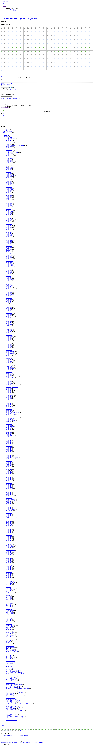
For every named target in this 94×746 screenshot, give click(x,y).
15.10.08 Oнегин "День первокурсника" (14, 695)
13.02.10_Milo (9, 559)
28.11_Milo (8, 595)
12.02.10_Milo (9, 560)
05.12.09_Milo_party (10, 588)
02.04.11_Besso (9, 308)
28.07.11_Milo (9, 205)
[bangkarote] (12, 729)
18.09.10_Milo (9, 459)
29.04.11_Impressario (10, 279)
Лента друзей (3, 722)
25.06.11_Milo (9, 235)
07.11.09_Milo (9, 602)
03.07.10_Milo (9, 487)
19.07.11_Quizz (9, 206)
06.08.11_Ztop (9, 196)
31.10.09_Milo (9, 605)
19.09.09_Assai (9, 631)
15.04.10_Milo (9, 530)
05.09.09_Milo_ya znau (10, 636)
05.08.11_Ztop (9, 197)
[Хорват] (18, 730)
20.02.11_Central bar (10, 353)
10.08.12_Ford (9, 144)
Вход (4, 4)
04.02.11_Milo (9, 375)
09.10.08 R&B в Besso (10, 702)
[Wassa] (82, 729)
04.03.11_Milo (9, 342)
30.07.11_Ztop (9, 200)
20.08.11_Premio (9, 189)
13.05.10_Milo (9, 515)
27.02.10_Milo (9, 552)
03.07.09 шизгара (9, 649)
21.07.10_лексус (9, 480)
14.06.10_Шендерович (10, 500)
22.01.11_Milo (9, 388)
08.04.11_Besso (9, 301)
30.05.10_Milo (9, 507)
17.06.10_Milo (9, 498)
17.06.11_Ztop (9, 246)
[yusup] (88, 729)
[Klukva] (45, 729)
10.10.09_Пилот (9, 618)
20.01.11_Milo (9, 391)
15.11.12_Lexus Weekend (11, 138)
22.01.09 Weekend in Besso (11, 676)
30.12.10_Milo (9, 403)
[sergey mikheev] (67, 729)
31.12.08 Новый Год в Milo (11, 679)
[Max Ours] (48, 729)
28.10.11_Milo (9, 163)
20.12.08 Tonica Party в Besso (12, 681)
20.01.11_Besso (9, 390)
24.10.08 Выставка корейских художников (15, 692)
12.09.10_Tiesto (9, 463)
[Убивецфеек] (16, 730)
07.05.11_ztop (8, 276)
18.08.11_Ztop (9, 191)
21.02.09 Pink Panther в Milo (12, 671)
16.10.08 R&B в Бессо (10, 696)
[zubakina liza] (91, 729)
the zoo (7, 303)
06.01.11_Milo (9, 398)
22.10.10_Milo (9, 442)
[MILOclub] (50, 729)
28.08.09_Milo (9, 640)
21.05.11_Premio (9, 261)
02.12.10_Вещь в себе (10, 420)
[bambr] (9, 729)
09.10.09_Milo (9, 620)
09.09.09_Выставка (10, 634)
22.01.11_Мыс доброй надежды (12, 384)
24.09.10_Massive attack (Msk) (12, 457)
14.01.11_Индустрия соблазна (12, 394)
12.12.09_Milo (9, 584)
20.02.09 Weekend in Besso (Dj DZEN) (14, 672)
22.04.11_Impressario (10, 288)
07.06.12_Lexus (9, 147)
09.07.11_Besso (9, 218)
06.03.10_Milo (9, 547)
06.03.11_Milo (9, 338)
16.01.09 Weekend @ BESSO (12, 678)
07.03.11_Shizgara (9, 336)
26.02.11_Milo (9, 347)
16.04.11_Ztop (9, 292)
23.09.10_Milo (9, 456)
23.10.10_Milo (9, 440)
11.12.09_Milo (9, 585)
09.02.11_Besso (9, 365)
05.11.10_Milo (9, 432)
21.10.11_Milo (9, 169)
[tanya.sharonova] (73, 729)
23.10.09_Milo (9, 611)
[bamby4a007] (10, 729)
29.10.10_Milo (9, 437)
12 (6, 166)
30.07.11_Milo (9, 202)
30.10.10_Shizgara (9, 435)
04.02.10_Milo (9, 566)
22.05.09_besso (9, 656)
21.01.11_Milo (9, 389)
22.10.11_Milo (9, 168)
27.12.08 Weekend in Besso (11, 680)
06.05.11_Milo (9, 273)
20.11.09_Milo (9, 598)
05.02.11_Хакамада (10, 373)
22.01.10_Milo (9, 570)
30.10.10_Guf (8, 436)
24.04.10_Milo (9, 522)
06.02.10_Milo (9, 562)
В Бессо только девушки (11, 668)
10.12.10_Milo (9, 416)
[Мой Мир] (14, 87)
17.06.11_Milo (9, 242)
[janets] (36, 729)
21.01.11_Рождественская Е (12, 387)
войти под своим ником (6, 98)
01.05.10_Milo (9, 520)
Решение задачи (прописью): (7, 104)
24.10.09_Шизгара (10, 610)
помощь (7, 100)
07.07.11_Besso (9, 225)
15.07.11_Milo (9, 214)
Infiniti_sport (5, 130)
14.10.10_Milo (9, 447)
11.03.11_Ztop (9, 325)
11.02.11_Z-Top (9, 363)
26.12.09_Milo (9, 577)
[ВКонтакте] (10, 87)
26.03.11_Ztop (9, 310)
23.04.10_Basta (9, 524)
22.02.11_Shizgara (9, 352)
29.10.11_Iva (8, 159)
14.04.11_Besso (9, 298)
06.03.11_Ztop (9, 337)
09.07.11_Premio (9, 217)
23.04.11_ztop (8, 284)
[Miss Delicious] (51, 729)
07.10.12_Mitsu (9, 140)
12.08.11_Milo (9, 195)
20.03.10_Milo (9, 538)
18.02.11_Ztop (9, 357)
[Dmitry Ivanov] (24, 729)
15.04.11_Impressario (10, 294)
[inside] (35, 729)
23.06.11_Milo (9, 239)
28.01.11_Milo (9, 381)
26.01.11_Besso (9, 383)
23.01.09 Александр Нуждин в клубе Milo (19, 18)
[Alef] (2, 729)
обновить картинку (5, 107)
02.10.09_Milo (9, 624)
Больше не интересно (5, 84)
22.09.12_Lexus (9, 142)
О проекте (15, 739)
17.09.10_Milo (9, 461)
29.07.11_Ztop (9, 203)
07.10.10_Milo (9, 449)
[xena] (84, 729)
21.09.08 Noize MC (10, 713)
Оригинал (3, 76)
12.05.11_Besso (9, 269)
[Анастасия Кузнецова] (2, 730)
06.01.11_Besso (9, 399)
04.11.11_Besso (9, 157)
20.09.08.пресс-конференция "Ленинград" (15, 716)
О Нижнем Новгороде (29, 739)
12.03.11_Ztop (9, 324)
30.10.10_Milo (9, 434)
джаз (7, 614)
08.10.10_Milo (9, 448)
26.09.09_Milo (9, 627)
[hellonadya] (30, 729)
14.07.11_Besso (9, 216)
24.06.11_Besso (9, 236)
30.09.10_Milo (9, 453)
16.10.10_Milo (9, 444)
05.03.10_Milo (9, 548)
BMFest (7, 198)
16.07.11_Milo (9, 212)
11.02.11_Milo (9, 366)
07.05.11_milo (9, 271)
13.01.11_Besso (9, 396)
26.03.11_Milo (9, 311)
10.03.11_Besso (9, 331)
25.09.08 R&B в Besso (10, 711)
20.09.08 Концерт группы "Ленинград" (14, 717)
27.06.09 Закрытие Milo (11, 650)
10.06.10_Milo (9, 503)
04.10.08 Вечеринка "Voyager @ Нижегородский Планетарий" (19, 703)
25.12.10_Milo (9, 404)
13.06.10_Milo (9, 501)
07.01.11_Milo (9, 397)
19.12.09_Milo (9, 580)
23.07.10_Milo (9, 481)
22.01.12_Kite (9, 153)
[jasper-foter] (38, 729)
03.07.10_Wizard (9, 488)
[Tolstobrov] (75, 729)
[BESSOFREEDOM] (13, 729)
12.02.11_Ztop (9, 361)
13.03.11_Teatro (9, 323)
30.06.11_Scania (9, 232)
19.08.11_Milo (9, 181)
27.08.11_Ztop (9, 182)
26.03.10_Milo (9, 537)
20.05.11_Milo (9, 263)
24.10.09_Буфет (9, 609)
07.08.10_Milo (9, 474)
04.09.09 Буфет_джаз (10, 639)
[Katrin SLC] (44, 729)
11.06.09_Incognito (10, 654)
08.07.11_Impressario (10, 219)
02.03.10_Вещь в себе (10, 550)
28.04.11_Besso (9, 280)
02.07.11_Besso (9, 229)
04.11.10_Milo (9, 433)
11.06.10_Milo (9, 502)
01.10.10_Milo (9, 451)
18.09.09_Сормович (10, 632)
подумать (26, 735)
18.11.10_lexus (9, 427)
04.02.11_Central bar (10, 370)
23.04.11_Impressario (10, 285)
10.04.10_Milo (9, 531)
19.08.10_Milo (9, 472)
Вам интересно (9, 83)
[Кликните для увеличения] (1, 15)
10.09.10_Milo (9, 465)
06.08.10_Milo (9, 476)
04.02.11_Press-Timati (10, 377)
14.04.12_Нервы (9, 151)
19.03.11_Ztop (9, 317)
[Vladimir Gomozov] (81, 729)
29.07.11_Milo (9, 204)
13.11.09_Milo (9, 600)
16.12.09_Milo (9, 583)
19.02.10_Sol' (8, 557)
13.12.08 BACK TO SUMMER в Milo (14, 684)
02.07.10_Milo (9, 491)
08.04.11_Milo (9, 302)
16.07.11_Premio (9, 211)
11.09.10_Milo (9, 464)
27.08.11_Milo (9, 183)
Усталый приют (9, 643)
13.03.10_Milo (9, 542)
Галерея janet (6, 136)
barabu (7, 594)
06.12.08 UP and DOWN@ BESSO (13, 686)
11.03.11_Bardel (9, 329)
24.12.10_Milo (9, 406)
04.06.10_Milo (9, 505)
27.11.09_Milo (9, 596)
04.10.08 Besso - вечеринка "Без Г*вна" (14, 705)
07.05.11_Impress (9, 272)
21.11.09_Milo (9, 597)
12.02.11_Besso (9, 359)
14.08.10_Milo (9, 473)
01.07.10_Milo (9, 492)
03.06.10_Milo (9, 506)
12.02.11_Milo (9, 362)
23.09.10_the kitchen (10, 458)
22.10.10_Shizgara (9, 441)
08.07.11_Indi (8, 221)
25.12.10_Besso (9, 405)
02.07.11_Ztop (9, 227)
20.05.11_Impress (9, 264)
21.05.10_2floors (9, 511)
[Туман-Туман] (15, 730)
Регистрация (6, 3)
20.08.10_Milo (9, 471)
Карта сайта (20, 739)
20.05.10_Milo (9, 513)
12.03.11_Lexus (9, 326)
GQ (1, 735)
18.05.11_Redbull (9, 265)
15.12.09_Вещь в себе (10, 582)
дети (14, 735)
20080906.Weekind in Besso (11, 720)
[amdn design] (7, 729)
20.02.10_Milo (9, 555)
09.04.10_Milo (9, 532)
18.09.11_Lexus (9, 177)
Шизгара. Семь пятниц (11, 625)
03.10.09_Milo (9, 622)
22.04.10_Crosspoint (10, 526)
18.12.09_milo (9, 581)
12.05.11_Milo (9, 270)
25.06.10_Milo (9, 494)
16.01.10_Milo (9, 572)
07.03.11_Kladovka (10, 332)
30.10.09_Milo (9, 606)
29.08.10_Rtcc (9, 466)
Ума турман (8, 669)
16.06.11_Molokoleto (10, 243)
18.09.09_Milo (9, 633)
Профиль (5, 117)
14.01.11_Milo (9, 392)
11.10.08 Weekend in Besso (11, 699)
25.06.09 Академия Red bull (12, 651)
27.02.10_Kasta (9, 553)
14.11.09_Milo (9, 599)
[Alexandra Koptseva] (4, 729)
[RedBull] (62, 729)
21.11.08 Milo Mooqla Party (11, 687)
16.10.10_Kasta (9, 446)
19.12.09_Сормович (10, 579)
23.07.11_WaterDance (10, 207)
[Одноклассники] (12, 87)
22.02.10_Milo (9, 554)
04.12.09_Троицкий (10, 592)
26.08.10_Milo (9, 469)
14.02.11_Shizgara (9, 360)
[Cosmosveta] (18, 729)
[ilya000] (32, 729)
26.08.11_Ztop (9, 184)
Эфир (4, 115)
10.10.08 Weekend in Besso (11, 701)
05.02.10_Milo (9, 563)
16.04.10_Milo (9, 529)
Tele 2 (7, 644)
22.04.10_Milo (9, 525)
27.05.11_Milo (9, 256)
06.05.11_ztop (8, 277)
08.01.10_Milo (9, 575)
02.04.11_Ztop (9, 306)
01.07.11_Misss (9, 220)
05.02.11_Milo (9, 369)
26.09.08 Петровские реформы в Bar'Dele (15, 710)
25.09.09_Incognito (10, 628)
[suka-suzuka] (71, 729)
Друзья (3, 725)
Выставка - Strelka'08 (10, 698)
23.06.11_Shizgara (9, 237)
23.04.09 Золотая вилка (11, 659)
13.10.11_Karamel (9, 174)
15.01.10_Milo (9, 573)
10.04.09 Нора (9, 664)
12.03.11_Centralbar (10, 328)
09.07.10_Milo (9, 486)
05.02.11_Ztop (9, 372)
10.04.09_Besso (9, 663)
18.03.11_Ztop (9, 318)
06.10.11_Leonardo (10, 175)
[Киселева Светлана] (7, 730)
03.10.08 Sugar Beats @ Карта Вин (13, 707)
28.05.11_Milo (9, 249)
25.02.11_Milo (9, 348)
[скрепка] (10, 730)
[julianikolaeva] (41, 729)
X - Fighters (8, 715)
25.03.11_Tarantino (10, 316)
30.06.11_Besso (9, 233)
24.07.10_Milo (9, 479)
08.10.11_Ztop (9, 170)
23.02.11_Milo (9, 350)
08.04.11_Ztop (9, 300)
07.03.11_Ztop (9, 333)
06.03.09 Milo (8, 665)
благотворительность (7, 735)
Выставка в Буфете (10, 604)
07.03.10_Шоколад (10, 545)
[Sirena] (68, 729)
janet (1, 14)
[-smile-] (1, 729)
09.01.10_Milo (9, 574)
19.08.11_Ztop (9, 190)
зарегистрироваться (16, 98)
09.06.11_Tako (9, 251)
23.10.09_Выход (9, 612)
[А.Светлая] (1, 730)
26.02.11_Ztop (9, 344)
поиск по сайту (6, 11)
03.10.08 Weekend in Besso (11, 706)
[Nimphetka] (55, 729)
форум (47, 739)
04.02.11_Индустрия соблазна (12, 376)
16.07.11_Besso (9, 213)
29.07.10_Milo (9, 478)
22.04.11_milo (9, 287)
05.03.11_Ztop (9, 339)
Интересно (3, 83)
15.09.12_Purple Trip (10, 143)
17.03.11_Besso (9, 322)
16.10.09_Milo (9, 617)
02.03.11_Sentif (9, 343)
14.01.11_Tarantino (10, 395)
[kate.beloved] (42, 729)
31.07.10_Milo (9, 477)
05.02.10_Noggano (10, 565)
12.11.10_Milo (9, 429)
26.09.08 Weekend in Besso (11, 709)
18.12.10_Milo (9, 409)
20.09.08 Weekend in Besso (11, 714)
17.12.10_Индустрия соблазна (12, 412)
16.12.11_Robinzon (10, 155)
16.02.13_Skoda (9, 137)
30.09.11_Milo (9, 176)
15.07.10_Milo (9, 484)
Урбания (7, 642)
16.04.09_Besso (9, 662)
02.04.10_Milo (9, 533)
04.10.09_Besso (9, 621)
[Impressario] (33, 729)
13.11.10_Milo (9, 428)
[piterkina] (56, 729)
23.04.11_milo (9, 283)
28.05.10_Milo (9, 508)
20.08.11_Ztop (9, 188)
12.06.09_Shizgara (9, 653)
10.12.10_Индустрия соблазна (12, 417)
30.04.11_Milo (9, 278)
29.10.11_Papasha (9, 162)
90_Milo (7, 470)
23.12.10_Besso (9, 407)
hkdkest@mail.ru (8, 739)
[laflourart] (47, 729)
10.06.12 (7, 139)
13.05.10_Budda (9, 516)
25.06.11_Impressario (10, 234)
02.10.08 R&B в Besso (10, 708)
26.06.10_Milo (9, 493)
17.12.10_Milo (9, 411)
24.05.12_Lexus (9, 148)
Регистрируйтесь (13, 89)
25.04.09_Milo (9, 658)
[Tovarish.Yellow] (76, 729)
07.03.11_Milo (9, 335)
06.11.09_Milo (9, 603)
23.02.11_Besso (9, 346)
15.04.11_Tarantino (10, 291)
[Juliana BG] (39, 729)
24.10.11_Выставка (10, 158)
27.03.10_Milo (9, 536)
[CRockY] (19, 729)
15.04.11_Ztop (9, 295)
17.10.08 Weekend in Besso (11, 694)
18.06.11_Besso (9, 241)
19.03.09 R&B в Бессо (10, 133)
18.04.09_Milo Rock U (10, 661)
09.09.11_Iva (8, 179)
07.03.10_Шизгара (10, 546)
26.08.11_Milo (9, 185)
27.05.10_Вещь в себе (10, 509)
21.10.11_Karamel (9, 167)
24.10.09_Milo (9, 607)
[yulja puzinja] (87, 729)
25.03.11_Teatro (9, 313)
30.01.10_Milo (9, 567)
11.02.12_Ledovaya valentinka (12, 152)
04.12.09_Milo (9, 590)
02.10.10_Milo (9, 450)
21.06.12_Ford (9, 146)
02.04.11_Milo (9, 307)
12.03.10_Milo (9, 543)
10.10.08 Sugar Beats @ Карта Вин (13, 700)
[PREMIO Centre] (59, 729)
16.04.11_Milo (9, 293)
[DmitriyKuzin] (22, 729)
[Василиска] (4, 730)
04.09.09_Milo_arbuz (10, 637)
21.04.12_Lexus (9, 150)
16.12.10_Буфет (9, 413)
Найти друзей (22, 730)
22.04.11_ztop (8, 286)
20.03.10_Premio (9, 539)
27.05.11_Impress (9, 258)
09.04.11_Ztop (9, 299)
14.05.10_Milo (9, 514)
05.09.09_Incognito (10, 635)
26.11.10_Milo (9, 422)
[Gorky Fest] (28, 729)
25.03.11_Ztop (9, 314)
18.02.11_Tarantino (10, 354)
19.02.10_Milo (9, 558)
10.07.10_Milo (9, 485)
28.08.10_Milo (9, 468)
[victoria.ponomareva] (79, 729)
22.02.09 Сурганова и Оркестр (12, 670)
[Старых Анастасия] (12, 730)
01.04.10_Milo (9, 535)
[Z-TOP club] (90, 729)
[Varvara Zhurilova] (78, 729)
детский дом (20, 735)
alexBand (8, 648)
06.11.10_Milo (9, 431)
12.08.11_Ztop (9, 194)
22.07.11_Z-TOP (9, 210)
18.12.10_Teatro (9, 410)
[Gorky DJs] (27, 729)
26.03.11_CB (8, 309)
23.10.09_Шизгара (10, 613)
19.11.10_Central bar (10, 426)
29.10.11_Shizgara (9, 161)
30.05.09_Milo (9, 655)
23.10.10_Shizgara (9, 439)
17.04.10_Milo (9, 528)
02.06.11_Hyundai (9, 253)
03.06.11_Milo (9, 247)
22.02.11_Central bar (10, 351)
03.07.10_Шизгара (10, 490)
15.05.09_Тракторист (10, 657)
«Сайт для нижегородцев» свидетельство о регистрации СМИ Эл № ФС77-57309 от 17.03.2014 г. (22, 742)
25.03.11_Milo (9, 315)
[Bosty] (16, 729)
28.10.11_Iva (8, 165)
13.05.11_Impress (9, 268)
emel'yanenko (8, 250)
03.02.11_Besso (9, 379)
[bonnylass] (15, 729)
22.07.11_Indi (8, 199)
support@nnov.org (53, 739)
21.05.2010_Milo (9, 510)
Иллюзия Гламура (9, 718)
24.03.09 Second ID (7, 132)
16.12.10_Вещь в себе (10, 414)
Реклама (59, 739)
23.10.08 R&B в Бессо (10, 693)
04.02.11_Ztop (9, 374)
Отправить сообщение (8, 118)
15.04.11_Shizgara (9, 296)
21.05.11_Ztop (9, 259)
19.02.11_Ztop (9, 355)
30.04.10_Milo (9, 521)
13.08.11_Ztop (9, 192)
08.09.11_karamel (9, 180)
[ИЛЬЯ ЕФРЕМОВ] (5, 730)
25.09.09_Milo (9, 629)
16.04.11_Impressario (10, 290)
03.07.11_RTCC (9, 226)
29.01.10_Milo (9, 568)
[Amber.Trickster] (5, 729)
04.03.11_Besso (9, 340)
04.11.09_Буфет (9, 591)
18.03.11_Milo (9, 321)
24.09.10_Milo (9, 455)
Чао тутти (8, 641)
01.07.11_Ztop (9, 231)
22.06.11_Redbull (9, 240)
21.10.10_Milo (9, 443)
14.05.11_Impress (9, 266)
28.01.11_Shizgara (9, 382)
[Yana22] (85, 729)
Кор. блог (37, 739)
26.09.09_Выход (9, 626)
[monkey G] (53, 729)
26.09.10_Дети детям (10, 454)
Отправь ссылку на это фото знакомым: (9, 77)
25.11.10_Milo (9, 424)
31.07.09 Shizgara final (10, 647)
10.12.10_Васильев (10, 418)
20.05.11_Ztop (9, 262)
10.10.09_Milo (9, 619)
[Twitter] (11, 87)
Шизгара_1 (8, 587)
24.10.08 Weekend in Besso (11, 691)
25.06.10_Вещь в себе (10, 495)
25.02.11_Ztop (9, 345)
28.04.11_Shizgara (9, 281)
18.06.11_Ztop (9, 244)
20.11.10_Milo (9, 425)
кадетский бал (9, 358)
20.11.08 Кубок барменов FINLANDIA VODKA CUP (17, 688)
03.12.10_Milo (9, 419)
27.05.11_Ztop (9, 257)
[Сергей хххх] (9, 730)
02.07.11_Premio (9, 228)
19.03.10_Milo (9, 540)
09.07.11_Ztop (9, 222)
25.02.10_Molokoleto (10, 551)
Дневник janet (6, 135)
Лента (2, 123)
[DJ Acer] (21, 729)
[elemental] (25, 729)
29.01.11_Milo (9, 380)
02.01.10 (7, 576)
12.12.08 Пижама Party (10, 683)
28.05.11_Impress (9, 254)
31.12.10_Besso (9, 400)
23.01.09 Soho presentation (11, 674)
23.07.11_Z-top (9, 209)
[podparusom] (58, 729)
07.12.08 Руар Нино (10, 685)
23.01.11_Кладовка (10, 385)
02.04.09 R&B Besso (7, 131)
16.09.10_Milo (9, 462)
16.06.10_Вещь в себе (10, 499)
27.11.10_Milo (9, 421)
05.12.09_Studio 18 (10, 589)
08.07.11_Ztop (9, 224)
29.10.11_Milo (9, 160)
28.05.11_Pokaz (9, 255)
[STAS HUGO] (70, 729)
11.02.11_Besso (9, 367)
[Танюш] (13, 730)
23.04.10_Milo (9, 523)
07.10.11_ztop (8, 172)
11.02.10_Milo (9, 561)
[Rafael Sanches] (61, 729)
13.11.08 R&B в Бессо (10, 690)
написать (13, 9)
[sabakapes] (65, 729)
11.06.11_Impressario (10, 248)
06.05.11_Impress (9, 274)
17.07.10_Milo (9, 483)
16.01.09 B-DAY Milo (10, 677)
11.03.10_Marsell (9, 544)
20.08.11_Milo (9, 187)
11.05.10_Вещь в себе (10, 517)
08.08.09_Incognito (10, 646)
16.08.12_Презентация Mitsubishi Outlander (15, 145)
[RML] (64, 729)
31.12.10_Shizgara (9, 402)
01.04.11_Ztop (9, 305)
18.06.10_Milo (9, 496)
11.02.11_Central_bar (10, 368)
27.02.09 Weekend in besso (11, 666)
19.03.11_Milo (9, 320)
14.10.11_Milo (9, 173)
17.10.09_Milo (9, 616)
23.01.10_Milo (9, 569)
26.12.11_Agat (9, 154)
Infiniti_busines (6, 129)
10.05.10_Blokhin (9, 518)
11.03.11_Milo (9, 330)
